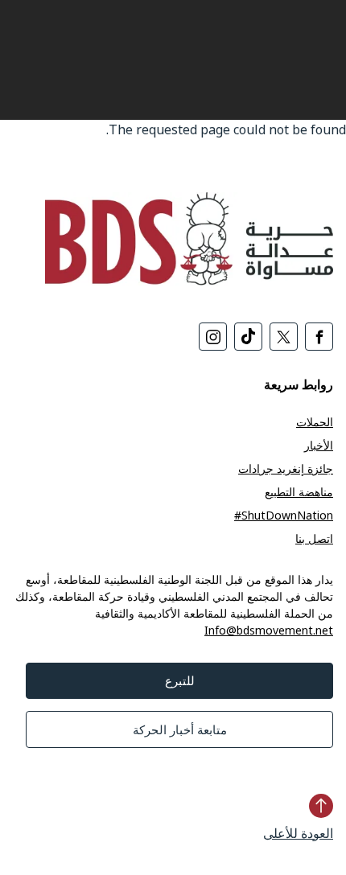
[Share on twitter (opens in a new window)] (284, 336)
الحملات (314, 421)
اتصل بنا (314, 538)
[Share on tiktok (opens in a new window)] (248, 336)
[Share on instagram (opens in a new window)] (213, 336)
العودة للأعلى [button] (298, 833)
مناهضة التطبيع (299, 491)
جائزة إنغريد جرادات (285, 468)
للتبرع (180, 680)
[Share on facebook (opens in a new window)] (319, 336)
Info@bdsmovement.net (268, 630)
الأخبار (318, 445)
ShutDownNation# (283, 515)
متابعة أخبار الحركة (180, 729)
